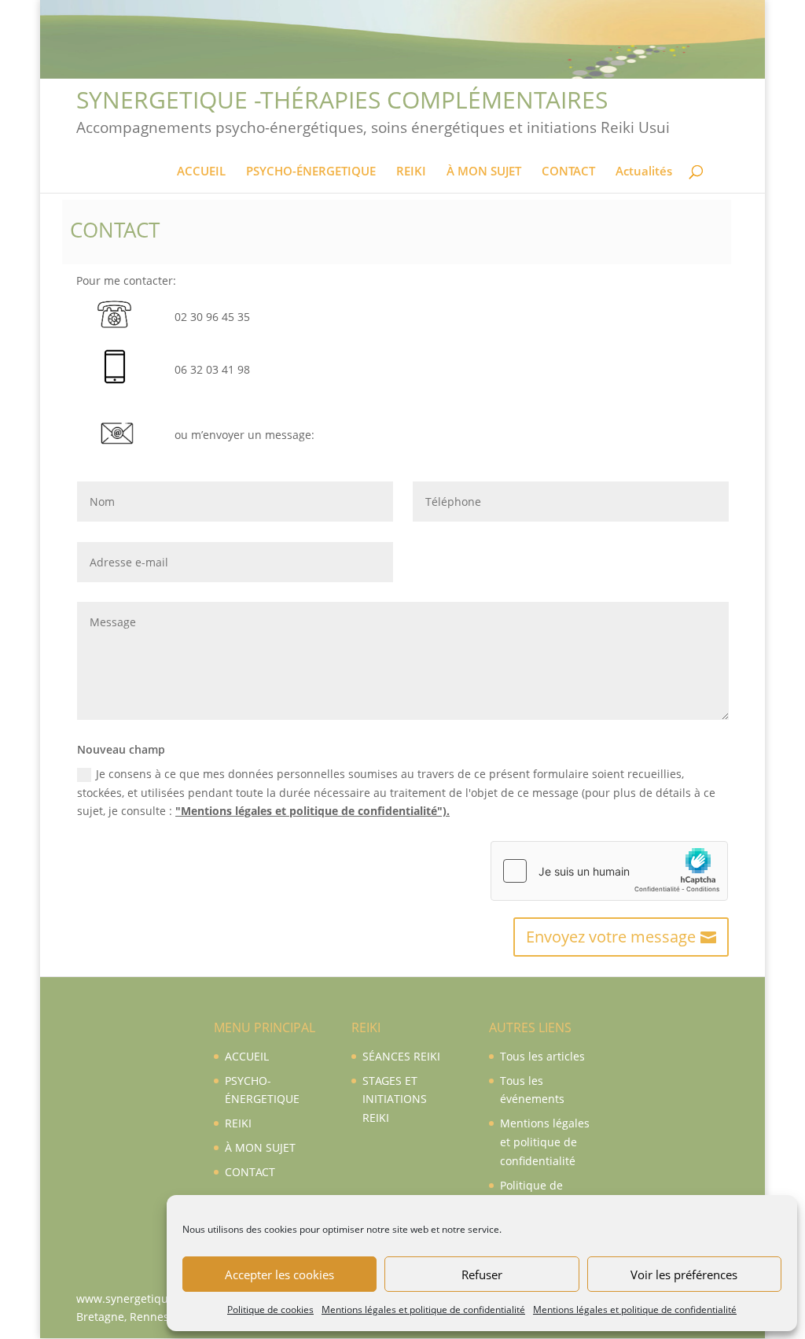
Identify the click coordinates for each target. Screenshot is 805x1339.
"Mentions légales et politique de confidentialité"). (312, 810)
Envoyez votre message (611, 936)
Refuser (481, 1274)
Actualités (644, 172)
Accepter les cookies (279, 1274)
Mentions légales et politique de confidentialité (423, 1309)
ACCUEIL (201, 172)
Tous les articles (542, 1056)
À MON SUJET (484, 172)
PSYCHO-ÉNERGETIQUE (311, 172)
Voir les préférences (683, 1274)
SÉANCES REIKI (401, 1056)
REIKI (411, 172)
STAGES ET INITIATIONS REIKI (394, 1099)
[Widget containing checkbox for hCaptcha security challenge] (609, 871)
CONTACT (568, 172)
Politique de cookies (270, 1309)
